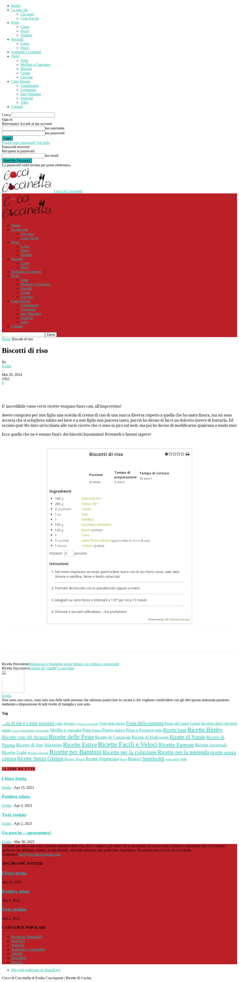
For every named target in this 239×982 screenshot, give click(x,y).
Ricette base (174, 730)
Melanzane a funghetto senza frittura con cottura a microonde (74, 664)
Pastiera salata (16, 796)
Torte (24, 60)
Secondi (17, 39)
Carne (25, 27)
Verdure (26, 35)
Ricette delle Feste (71, 736)
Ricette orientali (38, 753)
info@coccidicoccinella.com (39, 854)
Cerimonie (28, 90)
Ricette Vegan (74, 759)
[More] (142, 390)
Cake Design (20, 81)
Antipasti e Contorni (26, 52)
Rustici (134, 758)
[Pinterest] (84, 390)
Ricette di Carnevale (113, 737)
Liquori (16, 730)
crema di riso (91, 498)
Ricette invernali (211, 744)
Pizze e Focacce (140, 730)
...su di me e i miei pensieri (28, 723)
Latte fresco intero (95, 540)
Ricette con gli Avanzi (25, 737)
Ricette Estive (80, 744)
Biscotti (26, 69)
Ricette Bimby (205, 729)
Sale (84, 514)
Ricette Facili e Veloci (128, 744)
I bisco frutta (14, 778)
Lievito (86, 509)
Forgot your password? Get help (25, 143)
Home (15, 6)
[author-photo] (13, 692)
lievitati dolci (212, 723)
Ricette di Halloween (150, 737)
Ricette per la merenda (183, 752)
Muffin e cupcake (65, 730)
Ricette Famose (176, 744)
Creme (25, 73)
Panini (96, 730)
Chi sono (27, 14)
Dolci (15, 56)
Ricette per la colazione (130, 752)
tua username (54, 128)
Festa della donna (112, 724)
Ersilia (6, 366)
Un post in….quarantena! (26, 832)
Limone (87, 545)
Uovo (85, 535)
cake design (65, 723)
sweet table (172, 759)
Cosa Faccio (30, 18)
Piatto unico (113, 730)
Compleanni (30, 86)
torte (183, 759)
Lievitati (27, 77)
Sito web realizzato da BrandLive (35, 970)
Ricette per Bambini (75, 751)
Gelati (195, 723)
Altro (24, 102)
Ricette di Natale (187, 737)
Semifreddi (153, 758)
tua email (51, 155)
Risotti (123, 759)
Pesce (25, 31)
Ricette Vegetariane (102, 758)
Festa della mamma (145, 723)
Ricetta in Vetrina (26, 937)
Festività (27, 98)
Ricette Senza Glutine (40, 758)
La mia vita (19, 10)
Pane (86, 730)
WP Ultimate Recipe (177, 619)
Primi (15, 23)
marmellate (28, 730)
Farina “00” (89, 504)
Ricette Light (14, 752)
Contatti (17, 107)
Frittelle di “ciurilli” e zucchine (51, 668)
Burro (85, 530)
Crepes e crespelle (87, 724)
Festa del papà (177, 723)
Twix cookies (14, 814)
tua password (54, 133)
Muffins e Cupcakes (35, 65)
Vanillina (87, 519)
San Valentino (31, 94)
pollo (158, 730)
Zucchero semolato (96, 524)
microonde (42, 730)
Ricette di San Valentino (39, 744)
